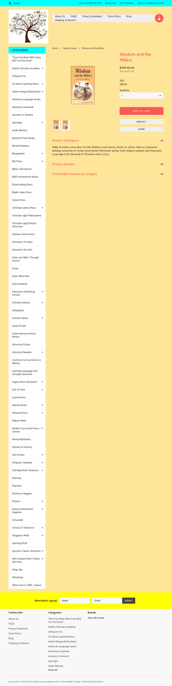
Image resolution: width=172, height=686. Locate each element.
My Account (110, 3)
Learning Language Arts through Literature (25, 372)
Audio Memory (19, 130)
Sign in (141, 3)
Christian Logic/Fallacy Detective (24, 225)
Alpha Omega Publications (26, 91)
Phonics (16, 501)
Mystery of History (22, 447)
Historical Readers (22, 352)
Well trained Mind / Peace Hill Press (26, 560)
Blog (128, 16)
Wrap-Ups (17, 569)
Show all (52, 669)
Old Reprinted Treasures (25, 470)
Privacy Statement (92, 16)
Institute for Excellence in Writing (26, 361)
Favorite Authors (21, 302)
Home (55, 48)
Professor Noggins (22, 493)
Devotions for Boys (22, 241)
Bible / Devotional (22, 169)
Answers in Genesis (22, 114)
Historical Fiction (21, 344)
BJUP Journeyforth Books (25, 176)
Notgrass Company (22, 462)
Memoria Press (20, 412)
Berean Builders (20, 145)
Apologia (17, 122)
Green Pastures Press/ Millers (24, 335)
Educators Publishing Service (23, 293)
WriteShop (17, 577)
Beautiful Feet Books (23, 138)
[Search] (10, 3)
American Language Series (26, 99)
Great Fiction (19, 325)
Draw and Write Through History (25, 259)
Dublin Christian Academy (26, 68)
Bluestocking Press (22, 184)
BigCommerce (97, 681)
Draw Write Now (20, 276)
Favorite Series (20, 318)
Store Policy (114, 16)
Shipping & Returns (65, 20)
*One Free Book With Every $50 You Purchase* (26, 59)
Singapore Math (20, 535)
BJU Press (17, 161)
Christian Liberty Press (24, 207)
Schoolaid (17, 519)
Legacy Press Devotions (24, 381)
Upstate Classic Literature (26, 550)
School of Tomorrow (23, 527)
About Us (60, 16)
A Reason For (19, 76)
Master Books (19, 405)
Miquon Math (19, 420)
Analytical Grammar (23, 107)
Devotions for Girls (22, 249)
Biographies (18, 153)
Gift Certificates (127, 3)
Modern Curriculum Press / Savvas (26, 430)
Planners (17, 485)
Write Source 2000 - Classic (26, 585)
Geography (18, 310)
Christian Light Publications (26, 215)
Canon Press (18, 200)
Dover (15, 268)
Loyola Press (19, 397)
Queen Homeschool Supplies (22, 510)
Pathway (17, 478)
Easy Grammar (19, 283)
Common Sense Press (23, 234)
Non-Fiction (18, 454)
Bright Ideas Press (22, 192)
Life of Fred (18, 389)
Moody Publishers (21, 439)
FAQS (74, 16)
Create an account (155, 3)
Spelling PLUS (19, 543)
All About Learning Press (25, 83)
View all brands (96, 617)
